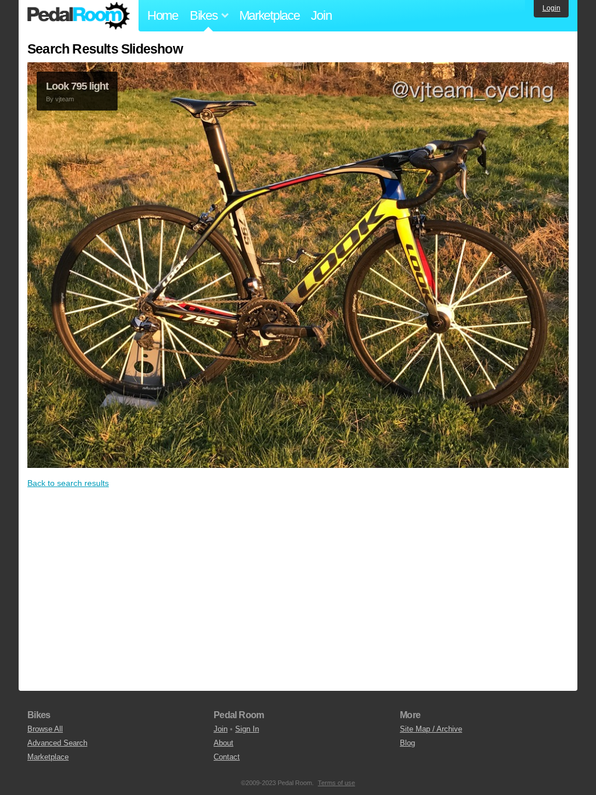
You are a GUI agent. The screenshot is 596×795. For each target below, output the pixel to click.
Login (551, 8)
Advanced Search (57, 743)
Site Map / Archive (431, 729)
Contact (227, 757)
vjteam (64, 98)
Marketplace (269, 15)
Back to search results (68, 483)
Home (162, 15)
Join (321, 15)
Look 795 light (77, 86)
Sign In (247, 729)
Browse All (45, 729)
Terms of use (336, 782)
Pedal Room (78, 16)
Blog (407, 743)
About (223, 743)
